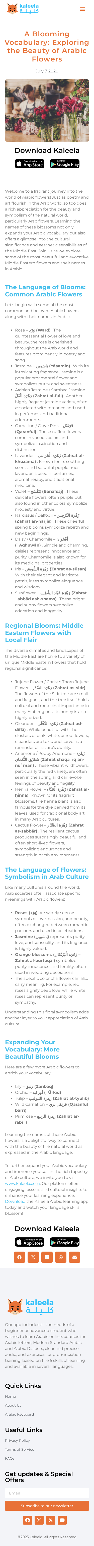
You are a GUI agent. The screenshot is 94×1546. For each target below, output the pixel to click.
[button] (82, 9)
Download (15, 1201)
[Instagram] (39, 1520)
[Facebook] (27, 1520)
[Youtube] (62, 1520)
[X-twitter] (50, 1520)
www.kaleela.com (22, 1183)
